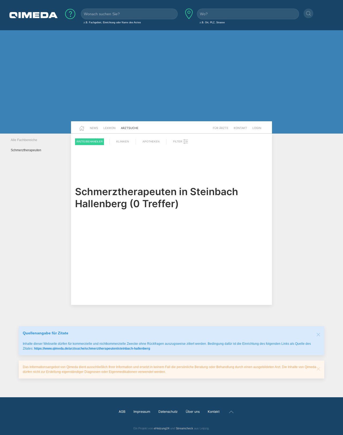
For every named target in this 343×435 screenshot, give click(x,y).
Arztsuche (129, 128)
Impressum (141, 412)
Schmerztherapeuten (26, 150)
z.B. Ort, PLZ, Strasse (212, 22)
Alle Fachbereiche (24, 140)
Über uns (193, 412)
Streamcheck (184, 428)
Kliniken (122, 141)
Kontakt (240, 128)
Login (256, 128)
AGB (122, 412)
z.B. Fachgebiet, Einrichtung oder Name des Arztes (112, 22)
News (94, 128)
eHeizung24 (161, 428)
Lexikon (109, 128)
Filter (178, 141)
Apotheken (151, 141)
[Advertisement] (171, 79)
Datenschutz (168, 412)
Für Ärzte (220, 128)
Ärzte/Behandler (89, 141)
